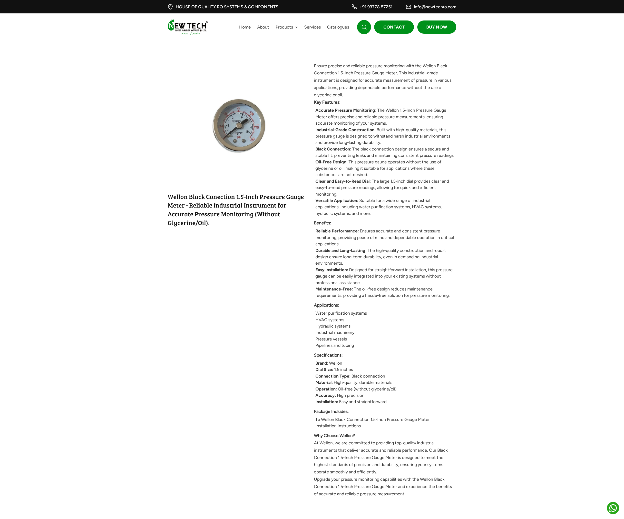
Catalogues (338, 27)
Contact (394, 27)
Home (245, 27)
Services (312, 27)
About (263, 27)
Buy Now (436, 27)
